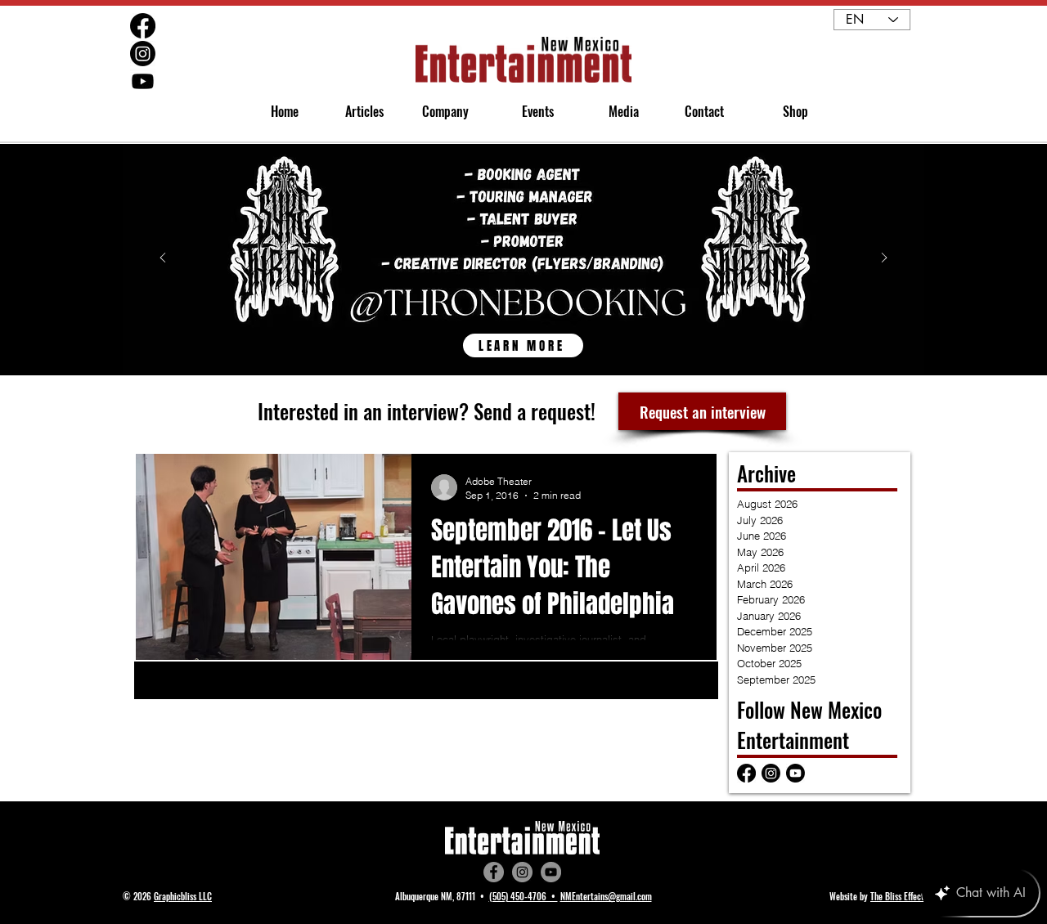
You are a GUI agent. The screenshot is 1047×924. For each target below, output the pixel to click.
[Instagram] (522, 872)
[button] (438, 111)
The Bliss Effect (897, 896)
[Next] (884, 258)
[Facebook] (493, 872)
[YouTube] (551, 872)
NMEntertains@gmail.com (606, 896)
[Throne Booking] (523, 336)
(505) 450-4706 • (523, 896)
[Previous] (162, 258)
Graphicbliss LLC (183, 896)
